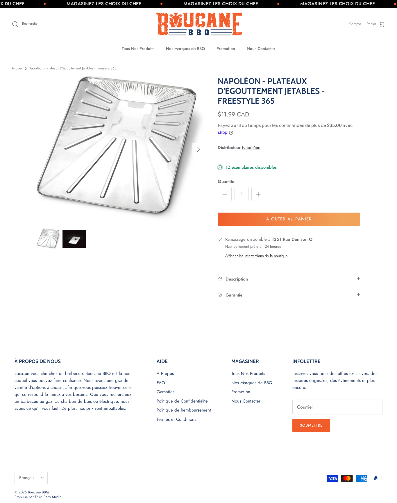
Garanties (165, 392)
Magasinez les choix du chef (92, 3)
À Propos (165, 373)
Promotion (226, 48)
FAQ (161, 383)
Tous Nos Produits (138, 48)
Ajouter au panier (289, 219)
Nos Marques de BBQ (185, 48)
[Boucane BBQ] (198, 24)
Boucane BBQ (38, 492)
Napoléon (251, 147)
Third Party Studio (48, 497)
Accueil (17, 68)
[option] (121, 149)
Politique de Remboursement (184, 410)
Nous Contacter (261, 48)
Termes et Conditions (176, 419)
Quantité (226, 182)
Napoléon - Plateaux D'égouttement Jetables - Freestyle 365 (72, 68)
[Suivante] (198, 149)
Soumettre (311, 425)
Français (26, 478)
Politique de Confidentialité (182, 401)
